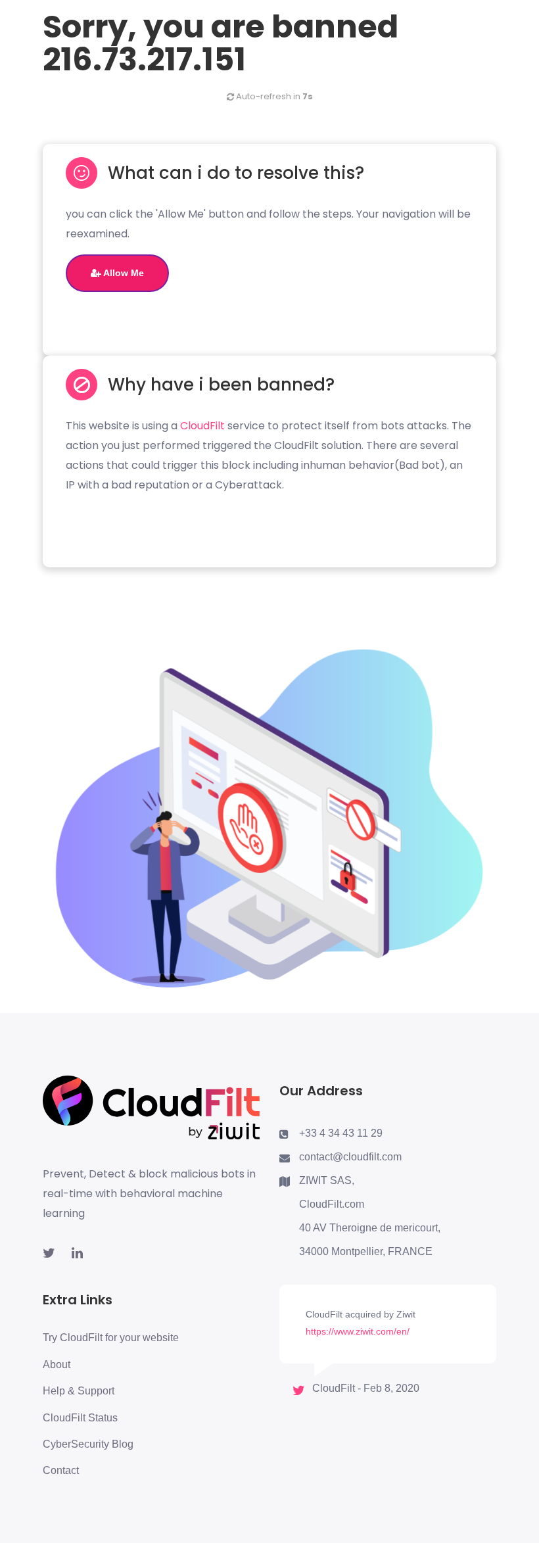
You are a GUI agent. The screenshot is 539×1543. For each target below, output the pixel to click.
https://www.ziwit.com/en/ (358, 1331)
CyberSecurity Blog (88, 1444)
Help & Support (78, 1390)
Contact (61, 1470)
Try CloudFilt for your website (111, 1337)
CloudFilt (202, 425)
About (56, 1364)
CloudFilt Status (80, 1417)
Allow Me (122, 273)
